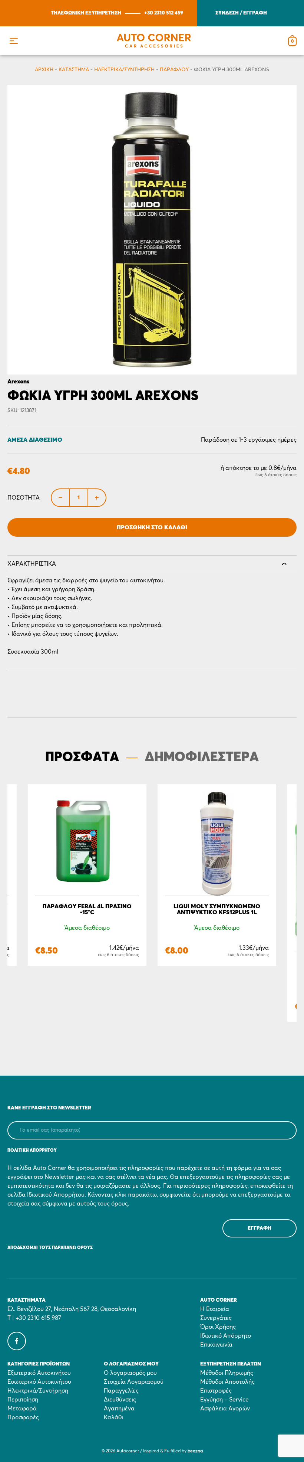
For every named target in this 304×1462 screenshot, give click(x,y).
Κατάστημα (74, 69)
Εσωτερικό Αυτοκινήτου (39, 1382)
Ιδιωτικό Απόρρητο (225, 1336)
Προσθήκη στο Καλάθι (152, 527)
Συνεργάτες (216, 1318)
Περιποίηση (22, 1400)
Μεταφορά (22, 1409)
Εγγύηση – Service (224, 1400)
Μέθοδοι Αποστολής (227, 1382)
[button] (13, 41)
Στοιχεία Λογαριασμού (133, 1382)
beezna (195, 1451)
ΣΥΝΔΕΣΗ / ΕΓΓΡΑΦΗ (241, 13)
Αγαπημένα (119, 1409)
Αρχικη (44, 69)
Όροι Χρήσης (218, 1327)
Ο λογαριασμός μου (130, 1373)
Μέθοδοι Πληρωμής (226, 1373)
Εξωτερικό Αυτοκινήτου (39, 1373)
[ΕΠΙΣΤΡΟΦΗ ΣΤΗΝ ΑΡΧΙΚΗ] (154, 41)
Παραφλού (174, 69)
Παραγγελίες (121, 1391)
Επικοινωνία (216, 1345)
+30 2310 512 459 (163, 13)
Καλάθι (113, 1417)
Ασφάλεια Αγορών (225, 1409)
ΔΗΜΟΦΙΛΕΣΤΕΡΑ (202, 757)
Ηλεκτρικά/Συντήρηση (124, 69)
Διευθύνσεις (120, 1400)
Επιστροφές (216, 1391)
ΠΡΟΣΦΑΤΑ (82, 757)
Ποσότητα (23, 498)
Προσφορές (23, 1417)
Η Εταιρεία (214, 1309)
